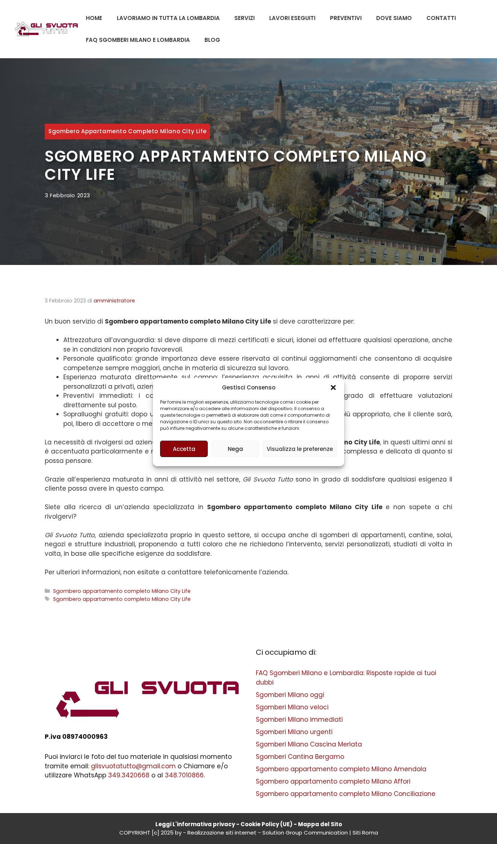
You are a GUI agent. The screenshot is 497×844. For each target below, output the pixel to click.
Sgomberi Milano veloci (292, 707)
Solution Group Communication (305, 832)
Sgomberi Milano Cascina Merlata (309, 744)
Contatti (441, 18)
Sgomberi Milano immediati (299, 719)
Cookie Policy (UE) (266, 824)
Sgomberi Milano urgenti (294, 732)
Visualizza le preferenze (300, 448)
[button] (333, 387)
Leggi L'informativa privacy (195, 824)
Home (94, 18)
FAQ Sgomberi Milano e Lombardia (138, 40)
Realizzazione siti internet (222, 832)
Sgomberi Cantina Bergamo (300, 756)
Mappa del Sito (320, 824)
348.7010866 (184, 775)
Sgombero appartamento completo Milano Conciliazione (346, 793)
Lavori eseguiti (292, 18)
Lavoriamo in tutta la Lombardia (168, 18)
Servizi (244, 18)
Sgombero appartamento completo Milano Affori (333, 781)
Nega (235, 448)
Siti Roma (365, 832)
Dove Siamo (394, 18)
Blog (212, 40)
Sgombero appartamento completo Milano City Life (127, 131)
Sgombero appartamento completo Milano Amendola (341, 769)
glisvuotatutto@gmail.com (133, 766)
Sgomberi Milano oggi (290, 694)
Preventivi (346, 18)
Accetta (184, 448)
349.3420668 (129, 775)
